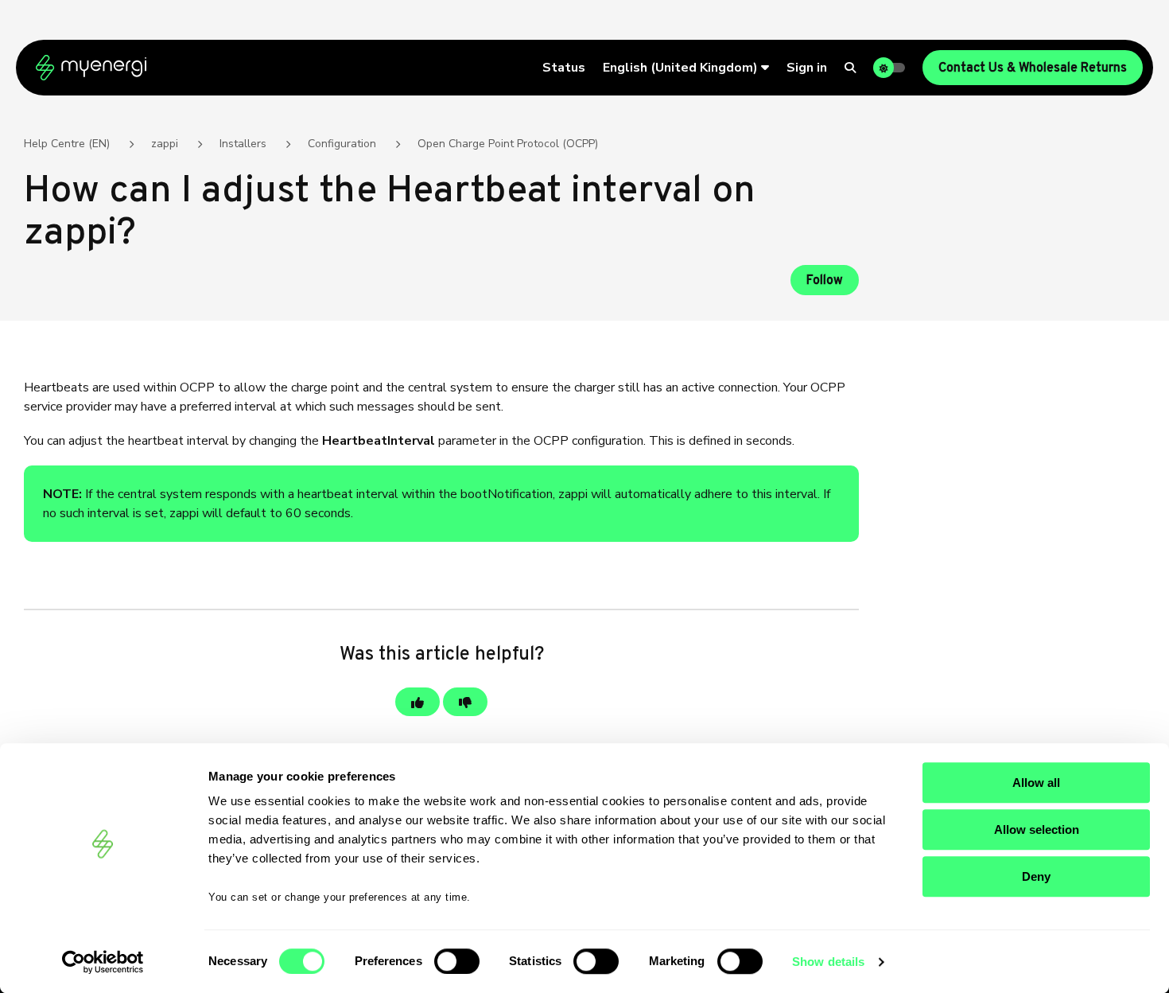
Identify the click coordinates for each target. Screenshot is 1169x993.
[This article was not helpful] (465, 701)
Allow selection (1036, 829)
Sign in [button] (806, 67)
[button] (686, 67)
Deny (1036, 876)
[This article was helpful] (417, 701)
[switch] (457, 961)
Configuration (342, 143)
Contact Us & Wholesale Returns (1032, 68)
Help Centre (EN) (67, 143)
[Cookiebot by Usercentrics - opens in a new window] (103, 962)
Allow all (1036, 782)
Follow (824, 281)
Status (563, 67)
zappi (164, 143)
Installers (242, 143)
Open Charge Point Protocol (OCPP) (508, 143)
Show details (828, 961)
